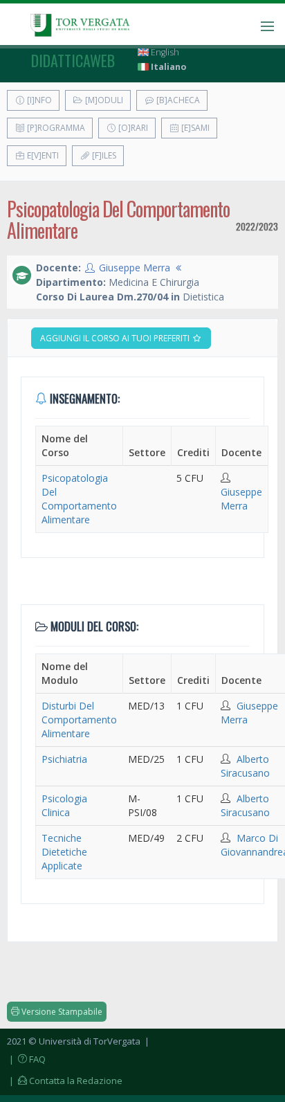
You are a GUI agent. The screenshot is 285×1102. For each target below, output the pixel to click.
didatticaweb (73, 60)
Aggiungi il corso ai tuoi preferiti (116, 338)
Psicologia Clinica (64, 805)
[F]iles (103, 155)
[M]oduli (103, 100)
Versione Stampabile (60, 1012)
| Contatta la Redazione (64, 1080)
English (164, 52)
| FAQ (26, 1059)
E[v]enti (42, 155)
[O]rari (132, 128)
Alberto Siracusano (245, 765)
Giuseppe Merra (134, 267)
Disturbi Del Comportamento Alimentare (79, 719)
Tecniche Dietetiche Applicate (64, 851)
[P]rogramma (55, 128)
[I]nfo (38, 100)
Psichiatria (64, 759)
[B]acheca (177, 100)
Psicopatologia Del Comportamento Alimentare (79, 498)
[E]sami (194, 128)
